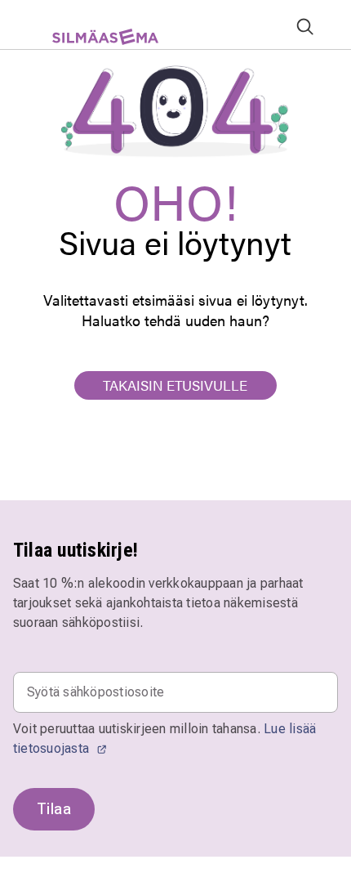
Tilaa (54, 808)
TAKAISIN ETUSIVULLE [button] (175, 385)
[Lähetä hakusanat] (304, 25)
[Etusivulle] (98, 43)
